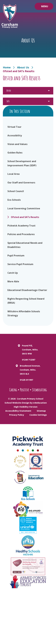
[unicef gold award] (28, 525)
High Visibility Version (25, 406)
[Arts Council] (20, 461)
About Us (23, 67)
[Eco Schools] (28, 493)
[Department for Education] (36, 477)
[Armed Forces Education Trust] (28, 581)
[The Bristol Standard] (20, 477)
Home (7, 67)
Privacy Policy (16, 414)
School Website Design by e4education (26, 402)
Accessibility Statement (18, 410)
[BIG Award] (28, 509)
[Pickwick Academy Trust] (28, 442)
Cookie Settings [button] (38, 414)
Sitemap (41, 410)
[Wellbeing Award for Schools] (28, 566)
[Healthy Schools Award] (28, 545)
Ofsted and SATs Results (18, 71)
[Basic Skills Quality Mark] (36, 461)
